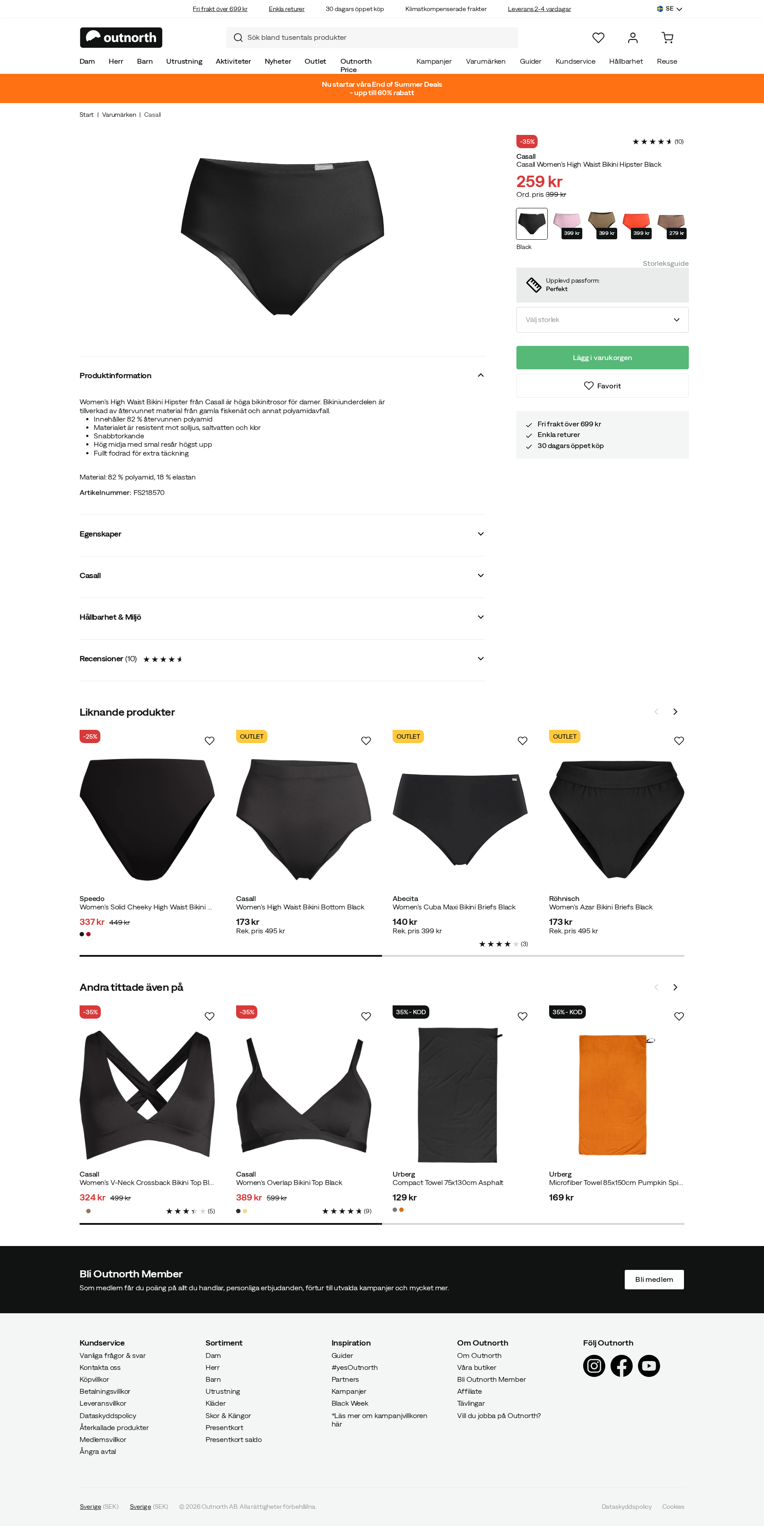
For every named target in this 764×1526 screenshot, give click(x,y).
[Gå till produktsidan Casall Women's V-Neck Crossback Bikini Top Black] (147, 1095)
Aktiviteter (233, 61)
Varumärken (486, 61)
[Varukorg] (667, 38)
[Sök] (234, 37)
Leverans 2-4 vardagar (539, 8)
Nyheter (278, 61)
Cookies (673, 1507)
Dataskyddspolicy (108, 1415)
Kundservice (575, 61)
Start (87, 114)
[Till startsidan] (121, 37)
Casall (152, 114)
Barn (145, 61)
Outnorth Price (356, 65)
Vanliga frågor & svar (113, 1355)
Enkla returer (287, 8)
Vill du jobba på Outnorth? (499, 1415)
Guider (531, 61)
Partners (345, 1379)
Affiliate (469, 1392)
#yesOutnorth (355, 1367)
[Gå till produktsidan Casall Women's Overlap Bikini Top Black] (303, 1095)
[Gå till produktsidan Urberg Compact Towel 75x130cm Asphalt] (460, 1095)
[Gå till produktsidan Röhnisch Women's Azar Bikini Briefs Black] (616, 819)
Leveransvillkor (103, 1403)
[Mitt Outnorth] (633, 38)
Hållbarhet (625, 61)
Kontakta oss (100, 1367)
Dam (88, 61)
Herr (116, 61)
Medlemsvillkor (103, 1439)
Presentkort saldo (234, 1439)
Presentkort (224, 1427)
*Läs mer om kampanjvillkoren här (380, 1419)
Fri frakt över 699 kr (220, 8)
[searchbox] (380, 37)
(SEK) (99, 1507)
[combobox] (372, 37)
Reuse (667, 61)
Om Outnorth (479, 1355)
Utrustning (184, 61)
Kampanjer (434, 61)
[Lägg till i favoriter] (209, 741)
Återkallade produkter (114, 1427)
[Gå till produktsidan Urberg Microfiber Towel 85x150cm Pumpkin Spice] (616, 1095)
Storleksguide (666, 263)
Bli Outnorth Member (491, 1379)
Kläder (216, 1403)
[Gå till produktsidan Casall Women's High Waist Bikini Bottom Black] (303, 819)
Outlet (315, 61)
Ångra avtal (98, 1452)
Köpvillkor (94, 1379)
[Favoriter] (598, 38)
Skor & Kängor (228, 1415)
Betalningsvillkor (105, 1392)
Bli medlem (654, 1280)
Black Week (350, 1403)
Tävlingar (471, 1403)
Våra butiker (476, 1367)
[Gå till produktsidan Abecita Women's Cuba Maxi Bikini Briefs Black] (460, 819)
